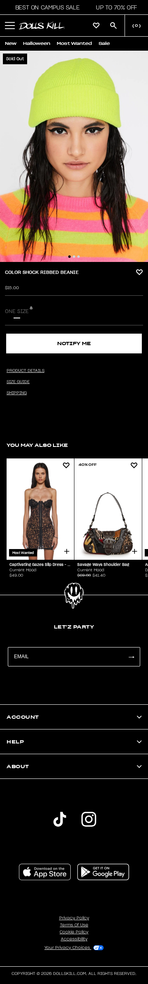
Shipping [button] (17, 393)
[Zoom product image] (74, 156)
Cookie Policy (74, 932)
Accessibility (74, 939)
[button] (45, 7)
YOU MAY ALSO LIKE (37, 445)
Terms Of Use (74, 925)
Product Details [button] (25, 371)
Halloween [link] (36, 43)
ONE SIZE (17, 311)
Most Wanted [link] (74, 43)
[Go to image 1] (69, 256)
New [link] (10, 43)
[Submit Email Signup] (131, 657)
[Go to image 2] (74, 256)
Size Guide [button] (18, 382)
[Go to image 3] (78, 256)
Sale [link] (104, 43)
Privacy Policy (74, 918)
